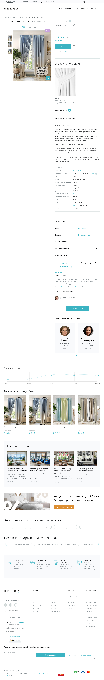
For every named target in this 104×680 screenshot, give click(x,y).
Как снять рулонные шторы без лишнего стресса (39, 469)
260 (74, 170)
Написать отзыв (77, 308)
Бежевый (75, 205)
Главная (6, 17)
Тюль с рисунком (87, 527)
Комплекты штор (69, 8)
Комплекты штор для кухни (40, 527)
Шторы (59, 8)
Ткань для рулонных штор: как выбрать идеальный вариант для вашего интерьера (62, 471)
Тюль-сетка (71, 527)
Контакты (35, 1)
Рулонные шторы (87, 8)
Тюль (78, 8)
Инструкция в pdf (84, 228)
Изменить (79, 170)
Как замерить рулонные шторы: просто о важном (85, 469)
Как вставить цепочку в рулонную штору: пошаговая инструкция (17, 470)
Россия (75, 194)
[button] (76, 355)
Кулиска (91, 173)
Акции (97, 8)
